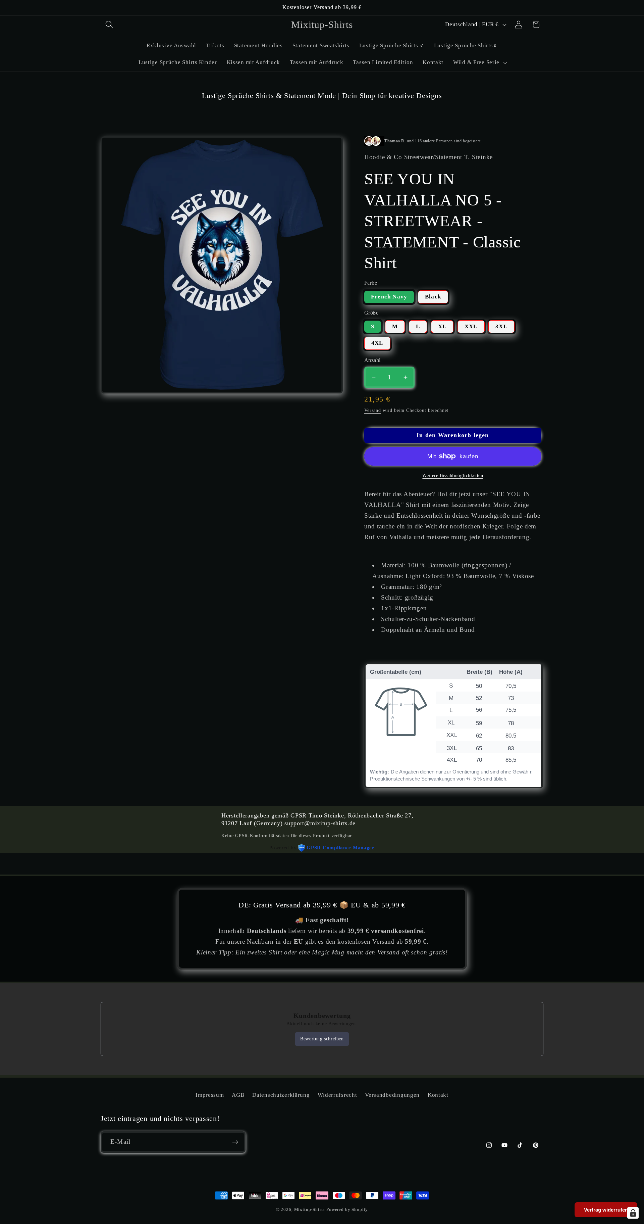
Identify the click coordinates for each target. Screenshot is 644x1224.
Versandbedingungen (392, 1095)
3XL (501, 326)
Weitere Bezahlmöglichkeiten (452, 475)
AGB (238, 1095)
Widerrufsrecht (337, 1095)
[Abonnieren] (235, 1142)
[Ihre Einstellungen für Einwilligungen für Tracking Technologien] (633, 1213)
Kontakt (438, 1095)
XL (442, 326)
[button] (109, 25)
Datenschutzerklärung (281, 1095)
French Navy (389, 296)
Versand (372, 410)
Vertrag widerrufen (606, 1210)
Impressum (210, 1095)
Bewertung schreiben (321, 1038)
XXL (471, 326)
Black (433, 296)
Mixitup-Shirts (309, 1209)
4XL (377, 343)
